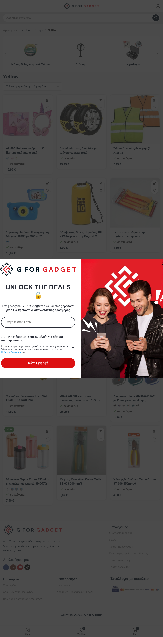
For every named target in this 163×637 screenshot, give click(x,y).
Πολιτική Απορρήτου (11, 352)
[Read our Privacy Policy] (72, 346)
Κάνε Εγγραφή (38, 363)
